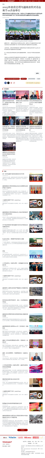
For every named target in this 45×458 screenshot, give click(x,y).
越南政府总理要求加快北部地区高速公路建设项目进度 (15, 315)
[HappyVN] (37, 437)
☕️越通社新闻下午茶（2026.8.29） (11, 391)
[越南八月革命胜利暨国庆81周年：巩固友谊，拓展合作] (36, 343)
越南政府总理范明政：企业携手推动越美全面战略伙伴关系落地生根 (22, 128)
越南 (39, 78)
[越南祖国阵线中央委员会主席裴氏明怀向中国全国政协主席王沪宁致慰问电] (36, 419)
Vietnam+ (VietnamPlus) (11, 1)
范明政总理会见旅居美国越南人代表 (22, 101)
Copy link (14, 83)
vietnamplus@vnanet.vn (30, 451)
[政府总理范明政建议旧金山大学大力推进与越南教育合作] (36, 95)
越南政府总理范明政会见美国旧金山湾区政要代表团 (35, 128)
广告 (33, 443)
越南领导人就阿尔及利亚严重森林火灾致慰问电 (15, 288)
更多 (5, 171)
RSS (33, 441)
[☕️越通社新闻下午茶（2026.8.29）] (36, 394)
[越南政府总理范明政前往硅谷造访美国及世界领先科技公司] (9, 146)
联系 (36, 443)
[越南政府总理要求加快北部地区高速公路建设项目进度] (36, 317)
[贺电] (36, 254)
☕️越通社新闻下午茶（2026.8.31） (11, 200)
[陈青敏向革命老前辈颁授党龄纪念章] (36, 406)
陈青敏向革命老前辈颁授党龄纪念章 (12, 403)
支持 (36, 441)
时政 (3, 4)
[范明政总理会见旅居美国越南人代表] (22, 95)
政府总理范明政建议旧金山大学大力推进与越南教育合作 (35, 102)
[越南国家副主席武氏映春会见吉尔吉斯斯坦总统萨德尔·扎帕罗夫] (36, 189)
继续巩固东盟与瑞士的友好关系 (10, 379)
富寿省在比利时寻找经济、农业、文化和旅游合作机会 (15, 301)
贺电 (3, 251)
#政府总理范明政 (31, 78)
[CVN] (15, 437)
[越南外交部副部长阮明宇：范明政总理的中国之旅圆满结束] (9, 95)
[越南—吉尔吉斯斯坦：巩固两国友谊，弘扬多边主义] (36, 356)
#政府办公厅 (23, 78)
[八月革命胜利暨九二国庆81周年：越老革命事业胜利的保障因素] (36, 368)
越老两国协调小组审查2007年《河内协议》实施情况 (15, 327)
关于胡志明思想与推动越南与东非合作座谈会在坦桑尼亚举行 (15, 225)
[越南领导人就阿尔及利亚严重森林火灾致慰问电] (36, 291)
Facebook (5, 83)
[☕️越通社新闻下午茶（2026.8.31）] (36, 203)
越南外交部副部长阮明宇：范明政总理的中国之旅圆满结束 (8, 102)
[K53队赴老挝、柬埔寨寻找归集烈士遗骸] (36, 242)
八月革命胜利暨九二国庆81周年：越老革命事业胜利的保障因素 (15, 366)
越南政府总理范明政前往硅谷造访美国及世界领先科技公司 (8, 154)
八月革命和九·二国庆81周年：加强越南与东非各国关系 (15, 264)
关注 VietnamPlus (30, 82)
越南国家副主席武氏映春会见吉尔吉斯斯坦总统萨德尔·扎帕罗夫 (15, 187)
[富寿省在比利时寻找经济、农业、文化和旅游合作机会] (36, 303)
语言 (38, 441)
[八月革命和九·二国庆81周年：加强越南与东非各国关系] (36, 266)
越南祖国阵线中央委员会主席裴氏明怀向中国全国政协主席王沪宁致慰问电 (15, 416)
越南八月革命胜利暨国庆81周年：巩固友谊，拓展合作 (15, 341)
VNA (41, 441)
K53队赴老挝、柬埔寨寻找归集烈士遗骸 (13, 239)
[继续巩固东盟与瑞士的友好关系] (36, 382)
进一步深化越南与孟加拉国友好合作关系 (13, 174)
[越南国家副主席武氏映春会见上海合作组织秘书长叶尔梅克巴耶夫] (36, 215)
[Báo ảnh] (30, 437)
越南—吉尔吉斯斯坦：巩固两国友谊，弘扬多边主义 (15, 353)
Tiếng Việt (21, 0)
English (25, 0)
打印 (11, 83)
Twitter (8, 83)
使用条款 (29, 441)
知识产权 (24, 441)
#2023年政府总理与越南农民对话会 (12, 78)
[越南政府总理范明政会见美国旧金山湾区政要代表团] (36, 120)
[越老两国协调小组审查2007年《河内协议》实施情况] (36, 329)
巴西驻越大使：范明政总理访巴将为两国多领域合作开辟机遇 (8, 128)
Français (29, 0)
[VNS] (6, 437)
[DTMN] (22, 437)
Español (33, 0)
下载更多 (22, 430)
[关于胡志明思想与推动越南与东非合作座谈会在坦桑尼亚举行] (36, 228)
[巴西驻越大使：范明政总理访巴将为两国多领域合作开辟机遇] (9, 120)
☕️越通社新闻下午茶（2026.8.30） (12, 276)
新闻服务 (30, 443)
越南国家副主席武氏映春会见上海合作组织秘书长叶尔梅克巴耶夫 (15, 213)
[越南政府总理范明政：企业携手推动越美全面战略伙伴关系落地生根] (22, 120)
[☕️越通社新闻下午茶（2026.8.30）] (36, 279)
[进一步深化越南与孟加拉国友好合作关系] (36, 177)
